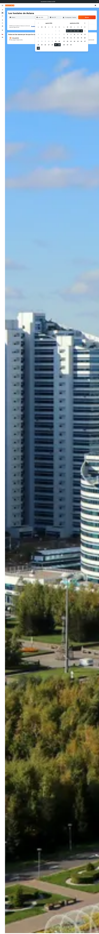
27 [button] (48, 44)
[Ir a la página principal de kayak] (9, 5)
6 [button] (48, 34)
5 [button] (45, 34)
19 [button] (45, 41)
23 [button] (59, 41)
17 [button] (38, 41)
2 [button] (59, 31)
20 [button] (49, 41)
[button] (97, 1)
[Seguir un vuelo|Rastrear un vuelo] (2, 23)
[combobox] (23, 17)
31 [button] (38, 48)
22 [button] (55, 41)
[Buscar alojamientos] (2, 12)
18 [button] (41, 41)
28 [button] (52, 44)
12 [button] (45, 38)
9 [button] (59, 34)
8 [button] (55, 34)
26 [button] (45, 44)
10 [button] (38, 38)
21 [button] (52, 41)
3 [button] (38, 34)
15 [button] (55, 38)
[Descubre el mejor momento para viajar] (2, 26)
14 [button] (52, 38)
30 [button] (59, 44)
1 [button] (67, 31)
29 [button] (55, 44)
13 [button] (48, 38)
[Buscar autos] (2, 15)
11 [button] (41, 38)
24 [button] (38, 44)
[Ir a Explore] (2, 20)
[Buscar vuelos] (2, 9)
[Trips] (2, 30)
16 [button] (59, 38)
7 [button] (52, 34)
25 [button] (41, 44)
